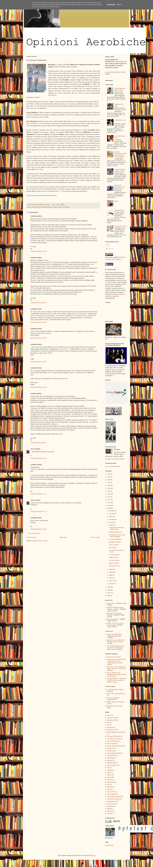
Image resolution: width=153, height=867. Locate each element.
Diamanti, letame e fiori (115, 532)
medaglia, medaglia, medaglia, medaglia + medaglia (115, 608)
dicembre (112, 511)
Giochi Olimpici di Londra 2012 (116, 732)
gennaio (111, 583)
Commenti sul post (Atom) (39, 541)
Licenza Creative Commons (113, 259)
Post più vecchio (95, 537)
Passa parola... (113, 547)
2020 (109, 485)
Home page (63, 537)
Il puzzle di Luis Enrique (114, 657)
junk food (109, 787)
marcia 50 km (111, 792)
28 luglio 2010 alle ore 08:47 (38, 338)
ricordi (109, 808)
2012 (109, 502)
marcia (109, 789)
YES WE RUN (111, 755)
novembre (112, 513)
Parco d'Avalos (111, 743)
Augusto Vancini (112, 718)
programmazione (111, 801)
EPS (108, 725)
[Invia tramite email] (57, 204)
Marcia (116, 201)
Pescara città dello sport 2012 (115, 746)
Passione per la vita (114, 566)
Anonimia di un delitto (118, 105)
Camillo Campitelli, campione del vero (119, 170)
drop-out (109, 779)
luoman (81, 855)
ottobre (111, 516)
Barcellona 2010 (36, 207)
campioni (109, 770)
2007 (109, 593)
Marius (32, 449)
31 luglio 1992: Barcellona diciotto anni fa (116, 528)
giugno (111, 569)
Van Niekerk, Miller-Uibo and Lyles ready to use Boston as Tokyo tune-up (115, 647)
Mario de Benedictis (112, 741)
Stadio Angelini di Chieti (114, 753)
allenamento (110, 758)
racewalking (110, 806)
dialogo (109, 772)
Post (108, 245)
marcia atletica (65, 207)
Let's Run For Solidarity (114, 739)
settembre (112, 519)
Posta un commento (34, 533)
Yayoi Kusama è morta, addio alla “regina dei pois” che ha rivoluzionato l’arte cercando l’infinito (116, 661)
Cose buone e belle (114, 555)
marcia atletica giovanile (113, 796)
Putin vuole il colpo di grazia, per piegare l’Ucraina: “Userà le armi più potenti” (116, 668)
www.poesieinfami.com (113, 466)
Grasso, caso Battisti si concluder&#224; (113, 698)
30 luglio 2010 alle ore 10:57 (38, 458)
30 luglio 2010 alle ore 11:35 (38, 494)
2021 (109, 482)
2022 (109, 480)
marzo (111, 578)
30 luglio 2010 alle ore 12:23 (38, 529)
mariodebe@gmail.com (118, 294)
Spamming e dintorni (115, 542)
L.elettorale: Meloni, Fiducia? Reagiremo (115, 690)
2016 (109, 491)
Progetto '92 (110, 748)
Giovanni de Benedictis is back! (119, 186)
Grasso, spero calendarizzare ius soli (116, 694)
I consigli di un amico (120, 226)
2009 (109, 587)
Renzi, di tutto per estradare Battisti (114, 706)
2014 (109, 497)
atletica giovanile (111, 765)
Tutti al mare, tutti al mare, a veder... (116, 551)
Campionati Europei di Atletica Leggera (51, 207)
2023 (109, 477)
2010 (109, 508)
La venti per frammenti (115, 539)
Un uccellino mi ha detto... (119, 137)
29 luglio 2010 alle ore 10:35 (38, 387)
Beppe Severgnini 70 (113, 619)
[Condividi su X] (60, 204)
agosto (111, 522)
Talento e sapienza (114, 563)
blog (108, 767)
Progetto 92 (110, 751)
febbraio (111, 581)
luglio (111, 525)
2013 (109, 500)
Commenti (110, 248)
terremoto (109, 813)
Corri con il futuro (114, 545)
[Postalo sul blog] (59, 204)
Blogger (93, 855)
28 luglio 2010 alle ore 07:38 (38, 302)
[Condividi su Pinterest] (64, 204)
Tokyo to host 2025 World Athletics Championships (114, 635)
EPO (108, 722)
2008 (109, 590)
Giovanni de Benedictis (113, 736)
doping (109, 775)
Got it (119, 4)
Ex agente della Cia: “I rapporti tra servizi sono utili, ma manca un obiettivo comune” (116, 680)
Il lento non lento (113, 557)
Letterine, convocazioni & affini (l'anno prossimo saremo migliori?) (120, 154)
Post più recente (31, 537)
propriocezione (111, 804)
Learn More (111, 4)
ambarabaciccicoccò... (120, 121)
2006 (109, 595)
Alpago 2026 (110, 603)
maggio (111, 572)
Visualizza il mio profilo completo (114, 459)
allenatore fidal (111, 763)
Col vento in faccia (114, 560)
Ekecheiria (110, 727)
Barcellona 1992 (111, 720)
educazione (110, 782)
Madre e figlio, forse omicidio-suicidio (115, 702)
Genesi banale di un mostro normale (119, 89)
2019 (109, 488)
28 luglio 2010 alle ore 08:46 (38, 322)
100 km (109, 715)
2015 (109, 494)
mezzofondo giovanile (113, 799)
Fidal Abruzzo (111, 730)
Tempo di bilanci (119, 210)
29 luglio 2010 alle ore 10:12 (38, 361)
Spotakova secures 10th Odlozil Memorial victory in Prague (116, 641)
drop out (109, 777)
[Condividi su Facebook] (62, 204)
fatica (108, 784)
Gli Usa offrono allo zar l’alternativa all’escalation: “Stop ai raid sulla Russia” (116, 674)
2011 (109, 505)
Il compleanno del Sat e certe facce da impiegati (117, 535)
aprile (111, 575)
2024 (109, 474)
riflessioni (109, 811)
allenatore (109, 760)
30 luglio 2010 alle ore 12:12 (38, 511)
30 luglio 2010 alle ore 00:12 (38, 442)
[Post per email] (53, 204)
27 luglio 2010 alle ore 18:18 (38, 251)
